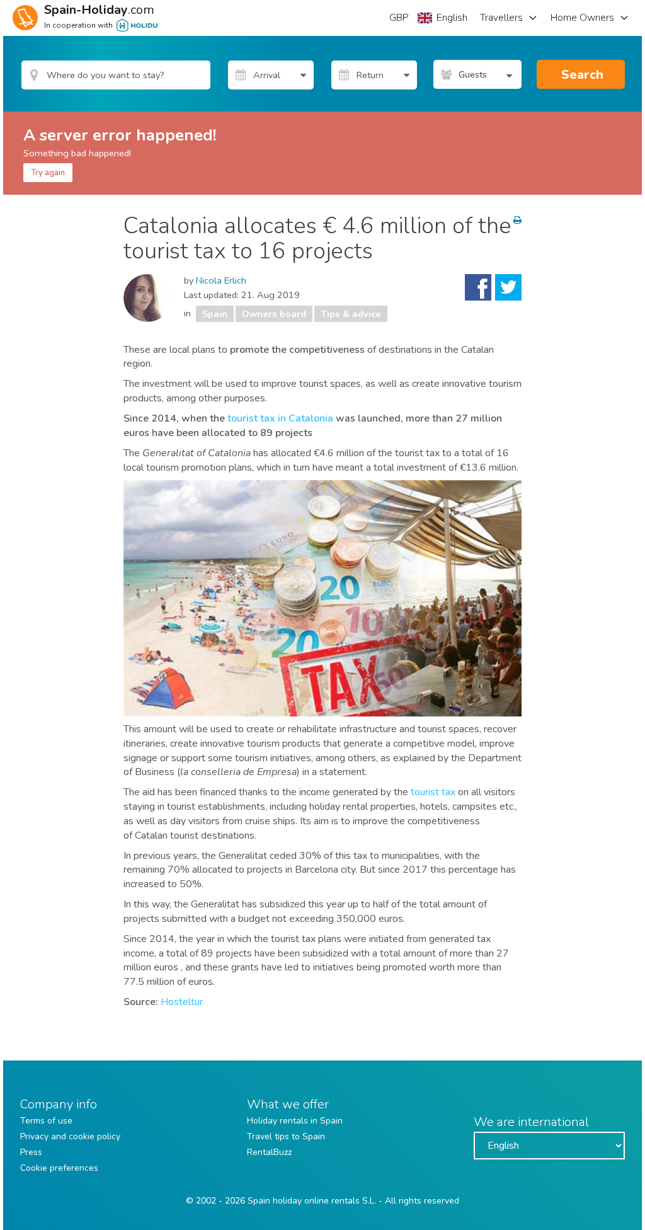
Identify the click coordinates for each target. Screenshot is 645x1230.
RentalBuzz (269, 1152)
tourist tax (433, 792)
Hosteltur (182, 1002)
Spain (214, 314)
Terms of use (46, 1121)
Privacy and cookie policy (70, 1136)
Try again (48, 172)
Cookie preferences (59, 1168)
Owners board (274, 314)
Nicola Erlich (221, 280)
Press (31, 1152)
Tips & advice (351, 314)
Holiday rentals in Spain (295, 1121)
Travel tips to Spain (286, 1136)
